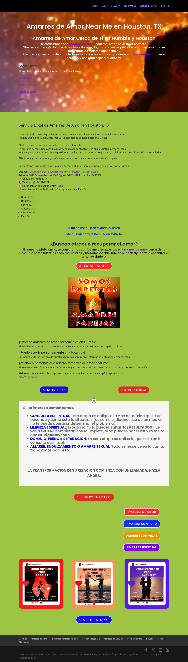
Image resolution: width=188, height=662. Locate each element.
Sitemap (23, 638)
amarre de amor (146, 54)
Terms (160, 638)
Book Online (130, 6)
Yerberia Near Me (91, 638)
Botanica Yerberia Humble (65, 638)
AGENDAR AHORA (94, 266)
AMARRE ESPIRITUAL (142, 547)
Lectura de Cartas (148, 6)
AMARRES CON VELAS (141, 535)
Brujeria (165, 6)
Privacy (149, 638)
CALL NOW (94, 620)
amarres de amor (82, 44)
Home (95, 6)
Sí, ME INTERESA (54, 390)
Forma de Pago (134, 638)
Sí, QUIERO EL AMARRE (94, 497)
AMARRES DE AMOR (141, 512)
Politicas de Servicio (114, 638)
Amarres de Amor (111, 6)
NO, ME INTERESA (133, 390)
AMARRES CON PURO (141, 524)
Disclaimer (24, 642)
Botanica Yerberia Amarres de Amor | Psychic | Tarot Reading (64, 171)
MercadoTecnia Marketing (83, 654)
